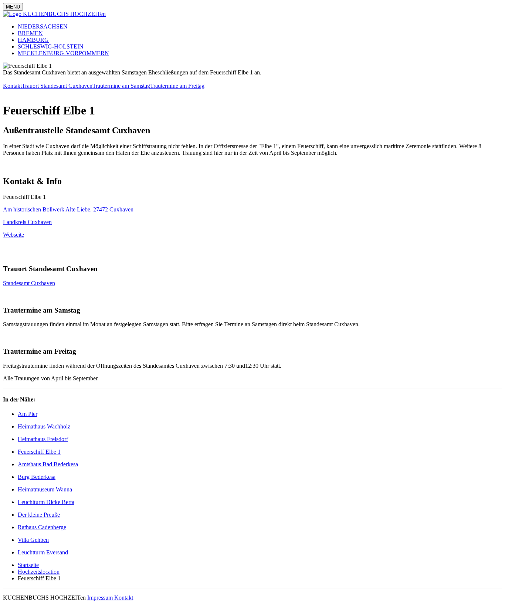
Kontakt (12, 86)
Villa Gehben (33, 540)
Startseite (28, 565)
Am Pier (27, 414)
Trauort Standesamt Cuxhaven (57, 86)
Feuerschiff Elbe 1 (39, 451)
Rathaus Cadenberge (42, 527)
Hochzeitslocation (39, 571)
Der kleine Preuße (39, 514)
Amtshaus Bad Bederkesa (48, 464)
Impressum (100, 597)
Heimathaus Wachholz (44, 426)
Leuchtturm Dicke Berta (46, 502)
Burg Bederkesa (36, 477)
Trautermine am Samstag (121, 86)
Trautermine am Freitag (177, 86)
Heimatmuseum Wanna (45, 489)
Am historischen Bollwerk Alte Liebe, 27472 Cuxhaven (68, 209)
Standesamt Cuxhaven (29, 283)
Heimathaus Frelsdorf (43, 439)
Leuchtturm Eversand (43, 552)
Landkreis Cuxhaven (27, 222)
